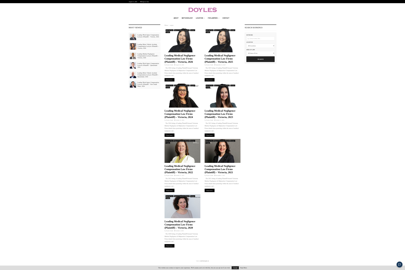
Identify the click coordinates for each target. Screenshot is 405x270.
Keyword (249, 35)
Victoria (167, 32)
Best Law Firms (169, 30)
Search (260, 59)
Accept (235, 268)
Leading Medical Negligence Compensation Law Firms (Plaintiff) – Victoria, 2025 (220, 58)
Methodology (187, 18)
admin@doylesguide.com (204, 260)
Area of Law (250, 49)
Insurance (193, 30)
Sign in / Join (145, 1)
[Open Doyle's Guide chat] (399, 264)
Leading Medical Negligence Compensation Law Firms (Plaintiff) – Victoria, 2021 (220, 169)
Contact (225, 18)
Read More (243, 268)
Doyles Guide (169, 65)
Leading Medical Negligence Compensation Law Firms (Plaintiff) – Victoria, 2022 (180, 169)
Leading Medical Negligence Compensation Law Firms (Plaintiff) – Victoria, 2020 (180, 224)
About (176, 18)
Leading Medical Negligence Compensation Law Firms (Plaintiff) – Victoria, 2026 (180, 58)
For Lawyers (213, 18)
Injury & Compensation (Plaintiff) (182, 30)
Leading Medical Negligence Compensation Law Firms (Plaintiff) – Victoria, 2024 (180, 113)
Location (199, 18)
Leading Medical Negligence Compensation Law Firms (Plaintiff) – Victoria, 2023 (220, 113)
